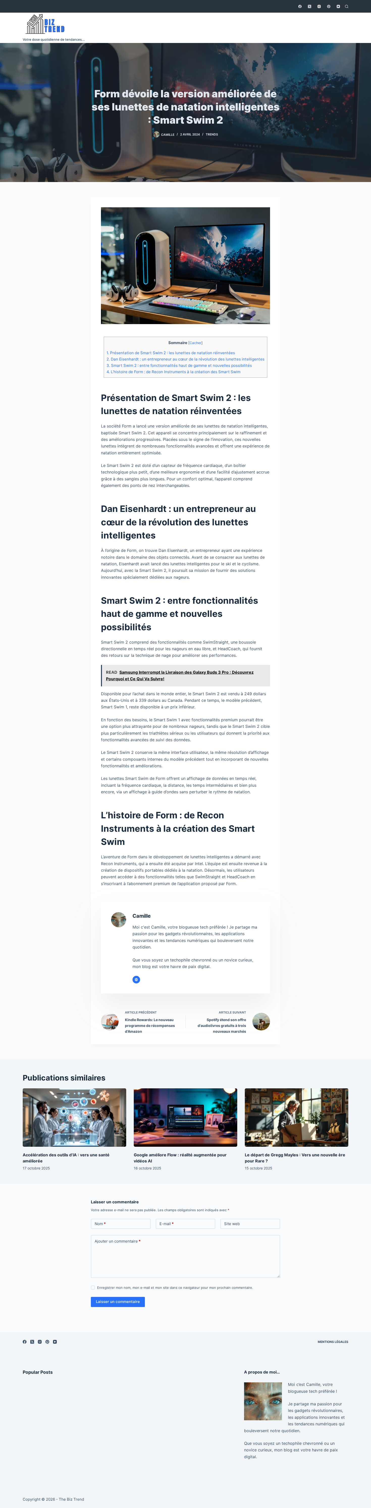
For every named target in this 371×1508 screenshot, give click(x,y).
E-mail (167, 1223)
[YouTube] (338, 6)
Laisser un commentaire (118, 1301)
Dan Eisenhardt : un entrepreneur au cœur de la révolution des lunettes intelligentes (185, 359)
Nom (100, 1223)
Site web (232, 1223)
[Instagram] (319, 6)
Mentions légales (333, 1342)
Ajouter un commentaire (118, 1241)
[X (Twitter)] (309, 6)
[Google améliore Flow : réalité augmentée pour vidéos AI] (185, 1117)
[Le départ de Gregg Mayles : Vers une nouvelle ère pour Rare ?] (296, 1117)
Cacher (195, 343)
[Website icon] (136, 979)
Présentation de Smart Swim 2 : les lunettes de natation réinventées (171, 352)
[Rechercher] (346, 6)
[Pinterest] (328, 6)
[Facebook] (300, 6)
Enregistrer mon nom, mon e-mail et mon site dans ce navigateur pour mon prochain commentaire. (175, 1288)
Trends (212, 134)
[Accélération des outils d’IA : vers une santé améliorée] (74, 1117)
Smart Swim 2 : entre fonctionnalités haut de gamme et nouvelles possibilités (179, 365)
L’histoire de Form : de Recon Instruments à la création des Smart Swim (174, 371)
